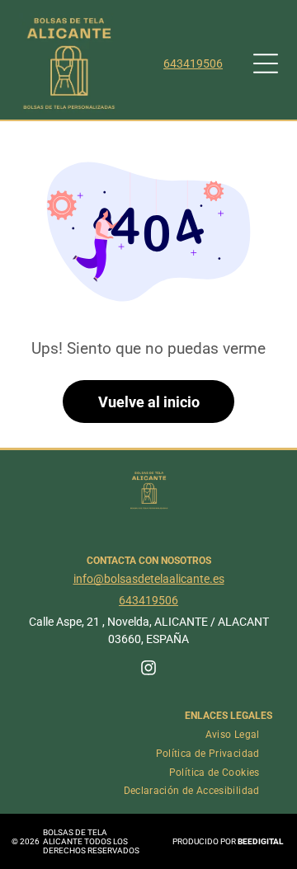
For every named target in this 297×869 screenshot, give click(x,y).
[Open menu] (265, 63)
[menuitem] (232, 735)
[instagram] (148, 669)
